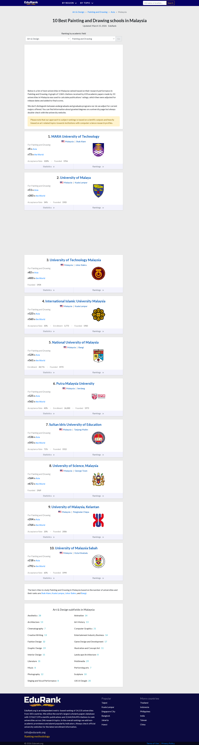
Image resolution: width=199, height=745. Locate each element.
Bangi (83, 593)
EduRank (112, 25)
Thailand (144, 702)
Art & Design (78, 12)
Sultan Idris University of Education (73, 424)
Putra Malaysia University (73, 383)
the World (39, 154)
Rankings (96, 166)
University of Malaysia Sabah (73, 548)
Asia (113, 12)
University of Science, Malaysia (73, 466)
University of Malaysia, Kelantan (73, 507)
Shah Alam (46, 593)
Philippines (145, 711)
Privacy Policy (168, 743)
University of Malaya (74, 178)
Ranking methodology (37, 736)
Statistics (47, 166)
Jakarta (105, 720)
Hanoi (104, 724)
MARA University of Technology (73, 136)
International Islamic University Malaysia (73, 301)
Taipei (104, 702)
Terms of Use (152, 743)
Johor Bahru (70, 593)
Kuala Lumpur (58, 593)
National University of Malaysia (74, 342)
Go (118, 38)
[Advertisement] (47, 68)
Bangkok (106, 715)
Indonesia (144, 707)
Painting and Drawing (97, 12)
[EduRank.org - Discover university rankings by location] (31, 2)
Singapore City (108, 711)
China (142, 724)
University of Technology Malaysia (73, 260)
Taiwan (143, 720)
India (142, 715)
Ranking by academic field (73, 33)
